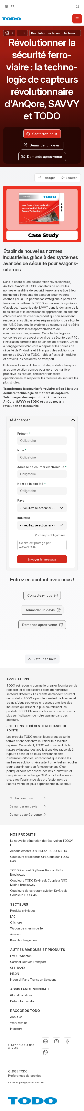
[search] (77, 6)
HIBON (14, 973)
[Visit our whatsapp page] (45, 1052)
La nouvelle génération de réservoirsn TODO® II (41, 843)
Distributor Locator (22, 1001)
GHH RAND (17, 967)
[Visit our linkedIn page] (45, 1041)
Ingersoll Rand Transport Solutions (33, 979)
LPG (12, 916)
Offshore (16, 922)
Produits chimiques (22, 910)
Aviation (15, 934)
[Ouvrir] (77, 18)
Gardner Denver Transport (28, 962)
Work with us (18, 1023)
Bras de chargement (24, 940)
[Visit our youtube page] (56, 1041)
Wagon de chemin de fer (27, 928)
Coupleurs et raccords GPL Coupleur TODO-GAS (40, 859)
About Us (16, 1017)
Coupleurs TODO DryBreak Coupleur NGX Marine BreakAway (38, 882)
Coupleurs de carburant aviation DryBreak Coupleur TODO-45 (38, 893)
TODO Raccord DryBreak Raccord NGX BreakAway (37, 872)
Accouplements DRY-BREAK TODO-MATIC (38, 851)
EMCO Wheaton (21, 956)
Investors (16, 1028)
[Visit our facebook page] (67, 1041)
